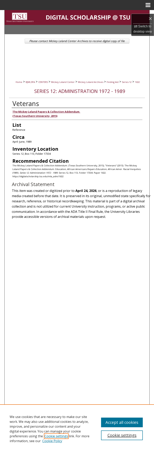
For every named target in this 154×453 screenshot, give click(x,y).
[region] (77, 428)
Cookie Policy (52, 441)
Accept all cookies (121, 422)
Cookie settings (56, 436)
